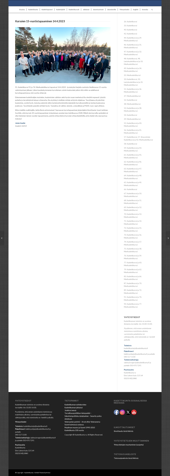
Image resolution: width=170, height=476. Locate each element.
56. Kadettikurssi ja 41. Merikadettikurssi (133, 131)
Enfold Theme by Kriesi (42, 472)
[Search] (151, 9)
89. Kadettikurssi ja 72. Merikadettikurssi (133, 291)
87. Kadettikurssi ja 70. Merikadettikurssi (133, 284)
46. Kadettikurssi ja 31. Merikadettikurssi (133, 46)
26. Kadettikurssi (130, 22)
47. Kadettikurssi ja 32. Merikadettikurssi (133, 53)
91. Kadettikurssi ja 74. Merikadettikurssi (133, 298)
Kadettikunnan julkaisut (74, 407)
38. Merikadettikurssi (132, 104)
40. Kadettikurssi (130, 30)
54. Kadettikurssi (130, 115)
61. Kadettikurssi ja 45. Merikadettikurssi (133, 156)
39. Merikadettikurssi (132, 119)
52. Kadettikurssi (130, 100)
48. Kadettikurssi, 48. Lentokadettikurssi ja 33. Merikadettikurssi (133, 61)
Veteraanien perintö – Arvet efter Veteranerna (82, 422)
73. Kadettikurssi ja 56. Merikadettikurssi (133, 236)
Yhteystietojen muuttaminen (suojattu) (129, 445)
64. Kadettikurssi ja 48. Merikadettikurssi (133, 176)
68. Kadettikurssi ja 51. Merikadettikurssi (133, 201)
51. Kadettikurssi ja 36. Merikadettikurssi (133, 90)
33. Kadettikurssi (130, 25)
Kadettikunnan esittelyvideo (75, 405)
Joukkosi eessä (70, 410)
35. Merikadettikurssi (132, 75)
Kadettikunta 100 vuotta (74, 430)
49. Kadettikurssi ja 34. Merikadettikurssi (133, 69)
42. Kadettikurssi (130, 34)
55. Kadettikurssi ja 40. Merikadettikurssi (133, 124)
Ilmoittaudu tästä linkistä (123, 431)
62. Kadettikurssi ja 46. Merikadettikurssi (133, 163)
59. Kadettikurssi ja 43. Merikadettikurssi (133, 149)
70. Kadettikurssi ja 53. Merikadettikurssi (133, 215)
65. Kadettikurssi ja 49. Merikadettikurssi (133, 183)
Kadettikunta (28, 472)
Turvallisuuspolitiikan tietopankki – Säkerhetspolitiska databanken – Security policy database (83, 416)
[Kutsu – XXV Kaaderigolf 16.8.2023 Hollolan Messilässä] (2, 238)
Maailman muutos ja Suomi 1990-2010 (80, 427)
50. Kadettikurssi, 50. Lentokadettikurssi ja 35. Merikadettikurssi (133, 82)
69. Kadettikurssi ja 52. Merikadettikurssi (133, 208)
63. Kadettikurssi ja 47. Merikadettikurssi (133, 170)
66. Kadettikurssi (130, 189)
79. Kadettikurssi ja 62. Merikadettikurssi (133, 270)
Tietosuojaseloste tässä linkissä (126, 458)
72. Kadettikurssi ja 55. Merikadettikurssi (133, 229)
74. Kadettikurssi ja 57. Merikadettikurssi (133, 243)
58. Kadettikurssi (130, 144)
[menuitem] (22, 9)
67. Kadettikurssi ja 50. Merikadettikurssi (133, 194)
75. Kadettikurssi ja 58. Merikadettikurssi (133, 250)
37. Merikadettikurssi (132, 96)
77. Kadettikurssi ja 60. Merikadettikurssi (133, 264)
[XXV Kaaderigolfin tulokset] (168, 238)
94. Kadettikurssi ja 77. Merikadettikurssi (133, 305)
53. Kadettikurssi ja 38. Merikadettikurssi (133, 109)
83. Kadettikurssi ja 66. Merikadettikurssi (133, 277)
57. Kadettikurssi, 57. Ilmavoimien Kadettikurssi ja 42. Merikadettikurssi (138, 138)
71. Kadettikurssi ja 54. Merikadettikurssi (133, 222)
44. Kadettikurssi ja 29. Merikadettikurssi (133, 39)
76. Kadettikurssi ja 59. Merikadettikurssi (133, 257)
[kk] (85, 3)
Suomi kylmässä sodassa (74, 425)
